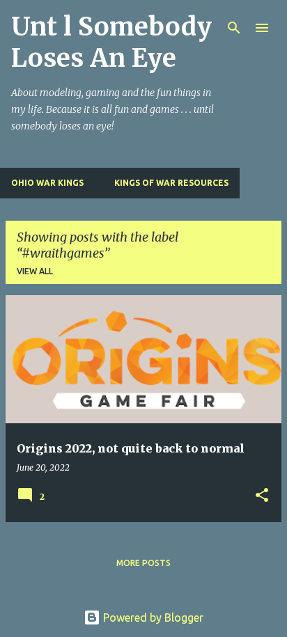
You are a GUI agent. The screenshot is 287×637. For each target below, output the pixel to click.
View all (35, 271)
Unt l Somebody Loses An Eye (111, 42)
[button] (262, 496)
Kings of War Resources (171, 182)
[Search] (234, 28)
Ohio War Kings (47, 182)
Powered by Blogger (151, 617)
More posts (143, 562)
